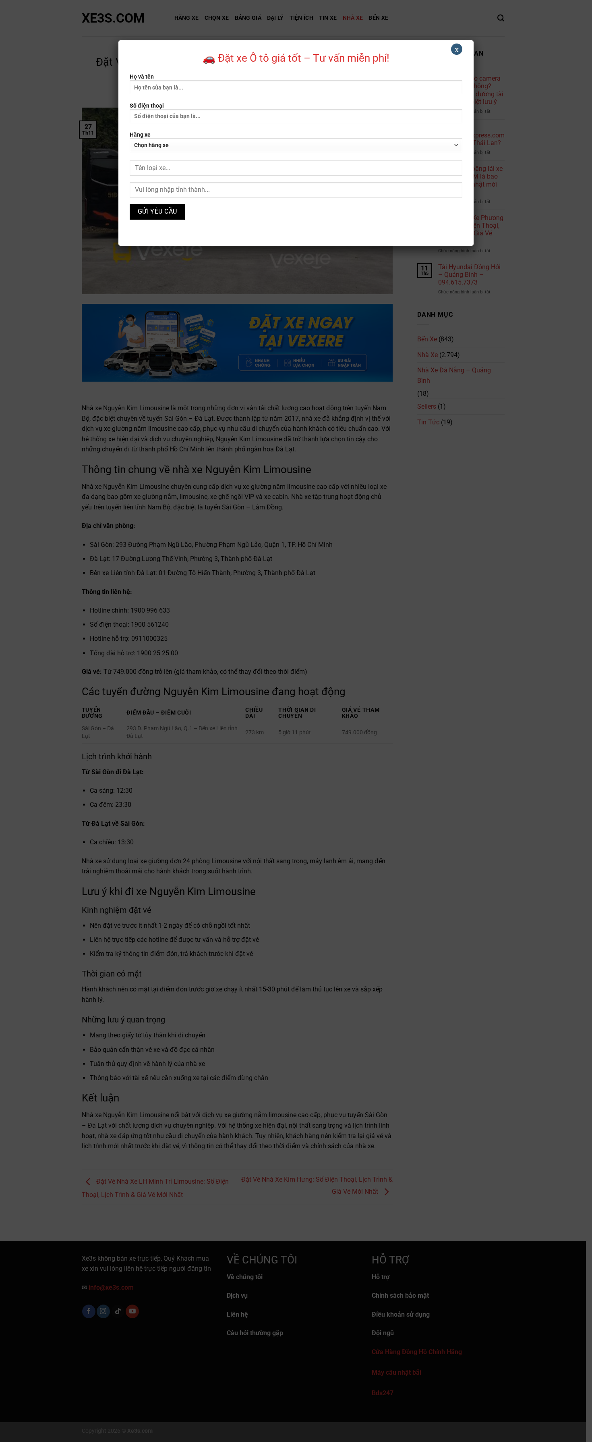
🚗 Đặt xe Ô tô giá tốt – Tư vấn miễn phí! (296, 58)
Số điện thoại (147, 105)
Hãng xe (140, 134)
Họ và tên (142, 76)
